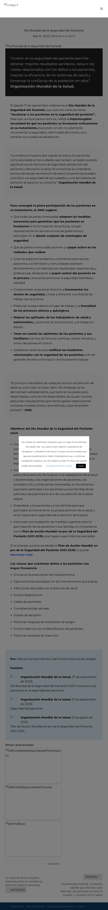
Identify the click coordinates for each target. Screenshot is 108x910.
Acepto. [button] (81, 466)
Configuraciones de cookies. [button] (59, 466)
